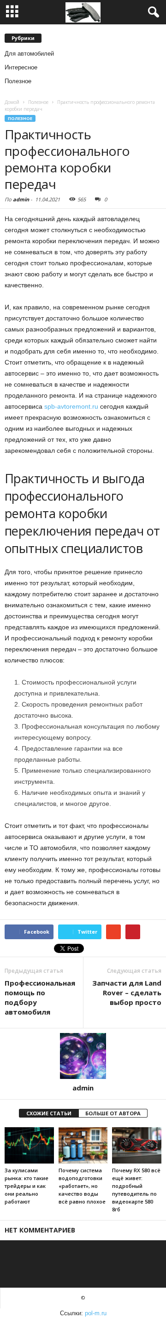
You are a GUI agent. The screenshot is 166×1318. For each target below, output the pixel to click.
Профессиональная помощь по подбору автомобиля (40, 997)
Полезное (18, 81)
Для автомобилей (29, 53)
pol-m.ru (96, 1313)
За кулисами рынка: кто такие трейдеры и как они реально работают (26, 1186)
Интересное (21, 67)
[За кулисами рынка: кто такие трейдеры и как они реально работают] (29, 1145)
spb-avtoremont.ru (71, 406)
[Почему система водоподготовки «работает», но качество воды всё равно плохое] (83, 1145)
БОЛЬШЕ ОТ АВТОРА (113, 1113)
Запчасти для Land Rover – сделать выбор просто (126, 992)
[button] (152, 12)
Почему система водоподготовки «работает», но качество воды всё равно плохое (82, 1186)
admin (21, 199)
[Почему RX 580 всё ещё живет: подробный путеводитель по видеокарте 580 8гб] (136, 1145)
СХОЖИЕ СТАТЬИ (48, 1113)
